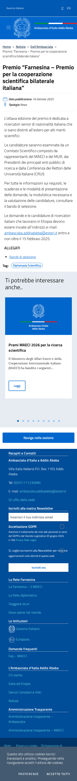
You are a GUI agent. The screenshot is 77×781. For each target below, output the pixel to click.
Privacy (20, 540)
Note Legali (30, 540)
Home (7, 46)
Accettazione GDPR (23, 526)
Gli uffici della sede (22, 499)
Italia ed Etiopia (19, 683)
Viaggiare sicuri (19, 603)
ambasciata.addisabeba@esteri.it (30, 233)
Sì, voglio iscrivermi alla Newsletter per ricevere (38, 550)
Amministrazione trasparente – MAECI (36, 730)
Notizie (21, 46)
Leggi (19, 385)
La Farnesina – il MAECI (25, 586)
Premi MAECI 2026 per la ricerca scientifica (35, 347)
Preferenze (28, 773)
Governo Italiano (15, 8)
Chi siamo (15, 675)
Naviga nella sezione (38, 437)
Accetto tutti (58, 773)
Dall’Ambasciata (41, 46)
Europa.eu (22, 639)
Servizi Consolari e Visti (25, 692)
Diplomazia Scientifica (27, 264)
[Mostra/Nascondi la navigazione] (8, 27)
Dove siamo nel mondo (25, 612)
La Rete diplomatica (23, 595)
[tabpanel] (38, 357)
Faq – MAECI (18, 655)
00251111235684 (27, 482)
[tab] (18, 421)
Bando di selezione (22, 256)
